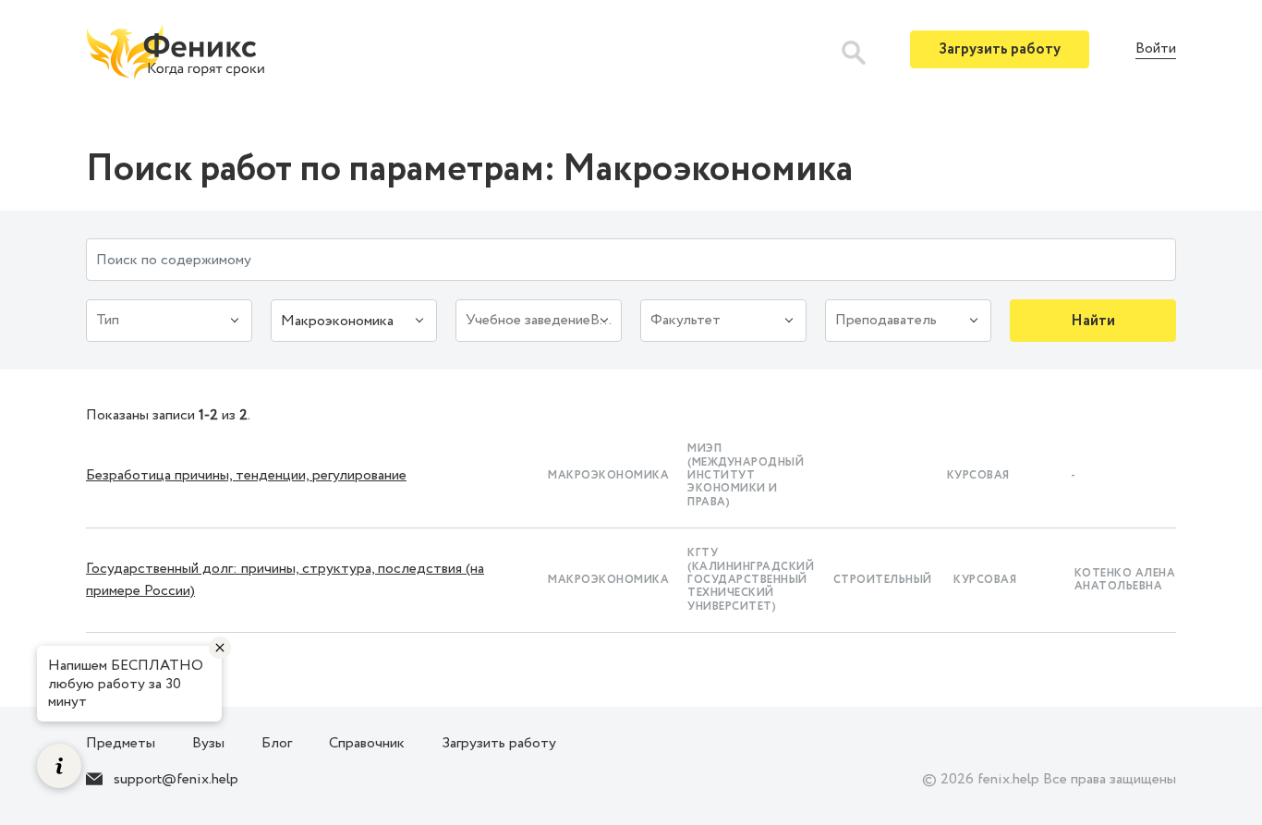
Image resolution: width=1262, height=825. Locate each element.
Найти (1093, 321)
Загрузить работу (1000, 49)
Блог (276, 743)
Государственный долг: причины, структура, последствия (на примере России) (285, 579)
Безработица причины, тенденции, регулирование (246, 475)
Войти (1155, 49)
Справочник (367, 743)
